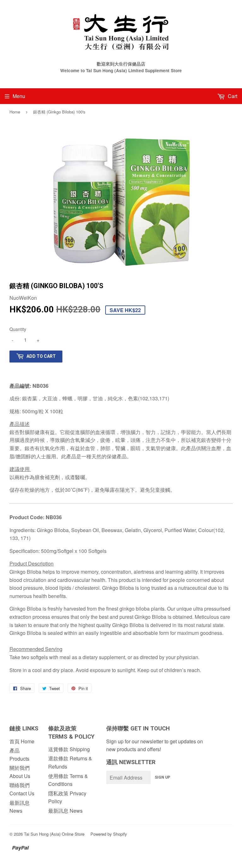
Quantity (17, 329)
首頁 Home (21, 741)
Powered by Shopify (108, 834)
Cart (232, 96)
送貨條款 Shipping (69, 749)
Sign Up (162, 777)
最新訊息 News (65, 810)
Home (14, 112)
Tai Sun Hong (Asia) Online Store (54, 834)
